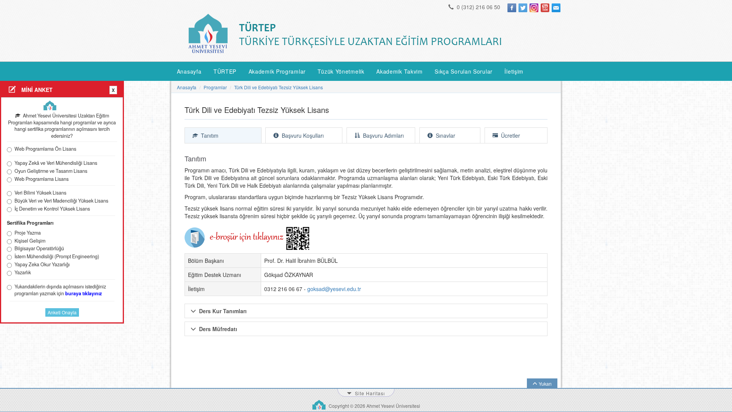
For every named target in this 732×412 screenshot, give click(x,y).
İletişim (513, 71)
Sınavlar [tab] (444, 135)
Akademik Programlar (277, 71)
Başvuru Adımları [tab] (382, 135)
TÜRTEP (225, 71)
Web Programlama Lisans (41, 179)
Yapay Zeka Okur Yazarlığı (42, 264)
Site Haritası (369, 393)
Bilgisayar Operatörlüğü (39, 248)
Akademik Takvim (399, 71)
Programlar (215, 87)
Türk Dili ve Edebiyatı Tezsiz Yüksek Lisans (278, 87)
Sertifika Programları (30, 223)
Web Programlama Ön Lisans (45, 149)
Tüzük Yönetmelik (341, 71)
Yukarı (545, 383)
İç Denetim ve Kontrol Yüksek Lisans (52, 209)
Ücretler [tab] (509, 135)
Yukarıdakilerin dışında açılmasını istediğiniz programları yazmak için (60, 290)
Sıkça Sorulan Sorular (464, 71)
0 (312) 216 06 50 (477, 7)
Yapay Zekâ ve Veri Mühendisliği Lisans (55, 163)
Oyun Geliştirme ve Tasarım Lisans (50, 171)
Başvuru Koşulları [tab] (302, 135)
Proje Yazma (27, 233)
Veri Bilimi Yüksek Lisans (40, 193)
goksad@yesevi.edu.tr (334, 289)
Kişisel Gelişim (29, 241)
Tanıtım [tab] (208, 135)
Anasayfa (189, 71)
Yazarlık (22, 272)
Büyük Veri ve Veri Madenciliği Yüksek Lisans (61, 201)
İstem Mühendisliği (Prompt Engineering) (56, 256)
